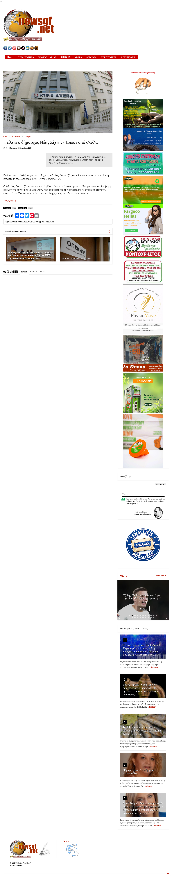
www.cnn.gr (10, 200)
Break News (16, 136)
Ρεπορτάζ (28, 136)
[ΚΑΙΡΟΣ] (28, 49)
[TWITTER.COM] (10, 49)
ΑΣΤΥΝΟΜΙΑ (128, 57)
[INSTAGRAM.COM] (19, 49)
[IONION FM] (36, 49)
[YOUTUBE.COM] (14, 49)
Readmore (143, 609)
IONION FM (65, 57)
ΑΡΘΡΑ (78, 57)
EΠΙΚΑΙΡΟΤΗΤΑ (25, 57)
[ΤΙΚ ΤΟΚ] (23, 49)
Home (9, 57)
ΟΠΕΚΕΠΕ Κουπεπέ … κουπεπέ (76, 258)
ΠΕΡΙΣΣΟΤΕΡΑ (109, 57)
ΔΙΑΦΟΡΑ (91, 57)
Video (124, 576)
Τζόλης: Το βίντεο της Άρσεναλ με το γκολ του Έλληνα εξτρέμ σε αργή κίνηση (143, 597)
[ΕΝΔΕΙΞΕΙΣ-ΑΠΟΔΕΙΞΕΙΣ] (32, 49)
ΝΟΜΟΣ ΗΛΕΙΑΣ (47, 57)
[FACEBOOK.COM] (5, 49)
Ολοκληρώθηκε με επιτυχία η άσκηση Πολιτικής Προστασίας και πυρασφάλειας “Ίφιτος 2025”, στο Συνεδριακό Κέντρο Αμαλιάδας (30, 255)
